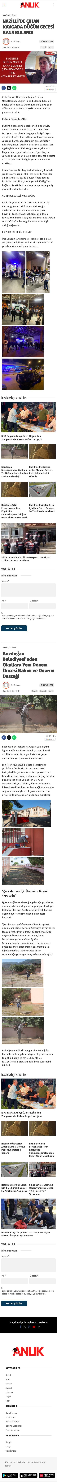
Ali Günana (15, 41)
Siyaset (9, 1388)
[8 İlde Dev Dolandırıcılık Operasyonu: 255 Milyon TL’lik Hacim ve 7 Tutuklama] (28, 538)
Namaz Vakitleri (12, 1421)
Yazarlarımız (11, 1451)
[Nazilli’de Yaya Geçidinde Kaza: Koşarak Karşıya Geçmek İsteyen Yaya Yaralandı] (28, 1214)
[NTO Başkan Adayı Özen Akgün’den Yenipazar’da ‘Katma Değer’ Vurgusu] (28, 417)
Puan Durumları (13, 1430)
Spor (8, 1401)
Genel (43, 47)
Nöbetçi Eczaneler (14, 1426)
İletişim (9, 1442)
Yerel (51, 47)
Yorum (5, 581)
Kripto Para (10, 1417)
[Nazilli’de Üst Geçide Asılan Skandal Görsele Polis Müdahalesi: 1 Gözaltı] (42, 453)
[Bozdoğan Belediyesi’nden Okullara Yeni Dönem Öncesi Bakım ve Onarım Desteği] (14, 453)
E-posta (34, 601)
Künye (8, 1446)
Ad (4, 601)
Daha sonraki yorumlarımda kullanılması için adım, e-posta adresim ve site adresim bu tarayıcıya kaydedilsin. (28, 617)
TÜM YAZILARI (47, 41)
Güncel (43, 691)
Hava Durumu (11, 1413)
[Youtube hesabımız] (34, 1326)
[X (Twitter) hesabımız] (25, 1326)
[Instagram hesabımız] (29, 1326)
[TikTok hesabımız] (39, 1326)
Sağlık (8, 1396)
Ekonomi (9, 1392)
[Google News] (50, 89)
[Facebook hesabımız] (20, 1326)
